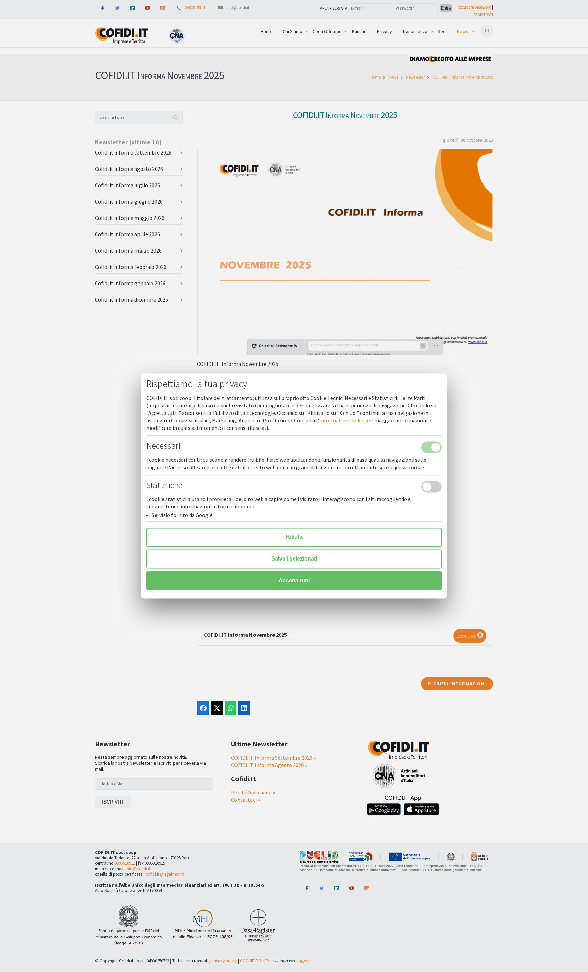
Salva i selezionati (294, 559)
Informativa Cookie (341, 420)
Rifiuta (294, 537)
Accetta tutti (294, 581)
